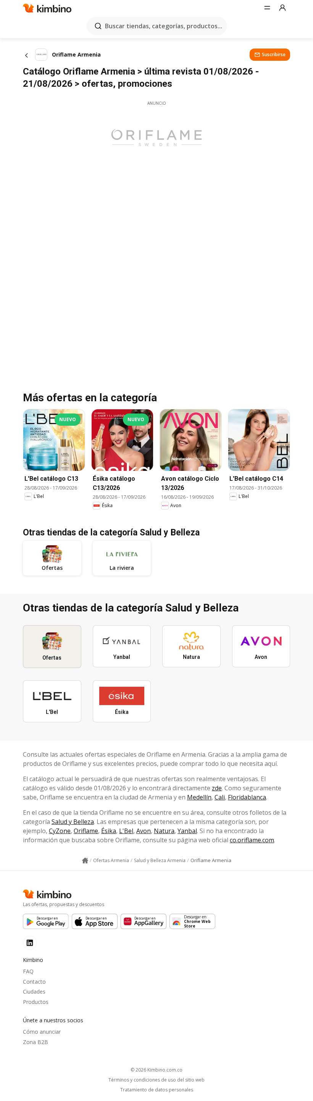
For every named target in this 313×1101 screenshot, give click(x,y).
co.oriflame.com (252, 840)
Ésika (108, 831)
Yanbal (187, 831)
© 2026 (156, 1070)
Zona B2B (35, 1042)
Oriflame (86, 831)
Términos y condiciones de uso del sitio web (156, 1080)
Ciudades (34, 991)
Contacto (34, 981)
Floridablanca (247, 797)
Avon (143, 831)
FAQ (28, 971)
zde (217, 788)
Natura (164, 831)
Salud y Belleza (73, 821)
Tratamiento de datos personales (156, 1090)
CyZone (60, 831)
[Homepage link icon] (85, 861)
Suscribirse (274, 54)
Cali (220, 797)
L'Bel (126, 831)
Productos (35, 1001)
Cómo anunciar (42, 1031)
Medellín (199, 797)
